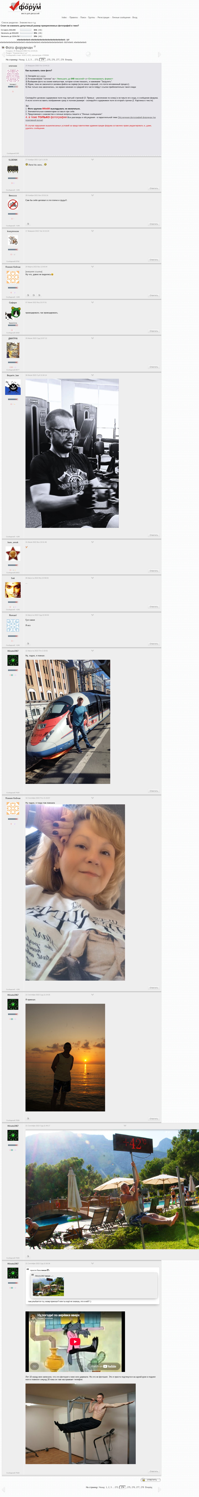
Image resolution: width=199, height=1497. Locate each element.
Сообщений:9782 (12, 261)
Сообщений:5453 (12, 572)
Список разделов (10, 22)
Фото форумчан (19, 47)
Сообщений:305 (13, 153)
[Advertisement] (82, 141)
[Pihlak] (28, 224)
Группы (91, 17)
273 (36, 59)
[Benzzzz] (33, 295)
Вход (134, 17)
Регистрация (103, 17)
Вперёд (68, 59)
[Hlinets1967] (28, 295)
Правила (73, 17)
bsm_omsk (13, 542)
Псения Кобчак (13, 267)
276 (53, 59)
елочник (13, 66)
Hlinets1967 (13, 651)
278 (62, 59)
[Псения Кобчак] (28, 644)
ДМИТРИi (13, 338)
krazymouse (13, 231)
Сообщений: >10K (13, 190)
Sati (13, 578)
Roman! (13, 615)
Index (64, 17)
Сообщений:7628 (12, 792)
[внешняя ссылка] (33, 271)
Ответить (154, 188)
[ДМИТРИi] (39, 295)
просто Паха (35, 1270)
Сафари (13, 302)
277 (57, 59)
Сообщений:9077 (12, 370)
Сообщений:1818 (12, 333)
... (51, 1276)
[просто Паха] (28, 1256)
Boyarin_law (13, 375)
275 (48, 59)
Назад (22, 59)
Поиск (83, 17)
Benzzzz (13, 195)
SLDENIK (13, 160)
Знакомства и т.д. (28, 22)
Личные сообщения (121, 17)
